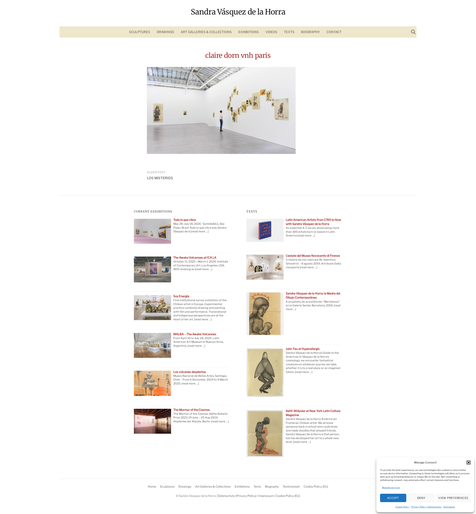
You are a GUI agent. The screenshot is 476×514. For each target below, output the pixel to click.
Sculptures (139, 32)
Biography (310, 32)
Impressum (449, 506)
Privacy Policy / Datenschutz (426, 506)
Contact (334, 32)
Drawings (165, 32)
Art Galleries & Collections (206, 32)
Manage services (391, 487)
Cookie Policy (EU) (316, 486)
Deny (421, 498)
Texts (289, 32)
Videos (271, 32)
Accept (393, 498)
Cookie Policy (402, 506)
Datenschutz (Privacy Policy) (237, 496)
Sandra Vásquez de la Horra (238, 12)
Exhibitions (248, 32)
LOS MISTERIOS (160, 178)
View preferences (453, 498)
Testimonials (291, 486)
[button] (468, 462)
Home (152, 486)
